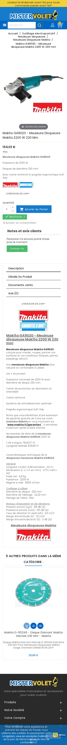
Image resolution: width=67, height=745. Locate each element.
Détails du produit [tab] (20, 277)
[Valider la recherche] (39, 25)
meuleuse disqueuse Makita (30, 364)
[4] (36, 619)
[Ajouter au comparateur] (33, 626)
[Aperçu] (40, 626)
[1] (28, 619)
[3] (33, 619)
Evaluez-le (17, 248)
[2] (31, 619)
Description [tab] (16, 268)
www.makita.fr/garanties (24, 424)
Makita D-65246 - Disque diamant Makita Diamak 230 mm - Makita (33, 634)
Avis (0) (13, 293)
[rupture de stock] (27, 626)
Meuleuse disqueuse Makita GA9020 (30, 349)
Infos (62, 734)
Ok (55, 734)
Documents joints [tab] (20, 285)
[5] (39, 619)
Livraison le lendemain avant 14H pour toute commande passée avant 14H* (33, 4)
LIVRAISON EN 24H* (18, 193)
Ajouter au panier (34, 209)
